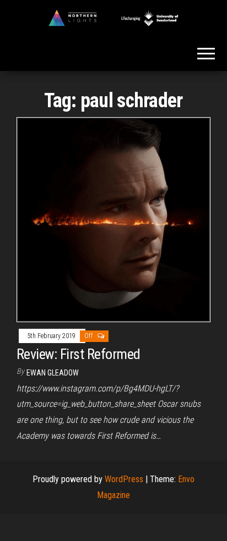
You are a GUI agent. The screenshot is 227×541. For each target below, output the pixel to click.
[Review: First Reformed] (113, 219)
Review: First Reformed (78, 354)
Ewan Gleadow (52, 372)
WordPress (124, 479)
